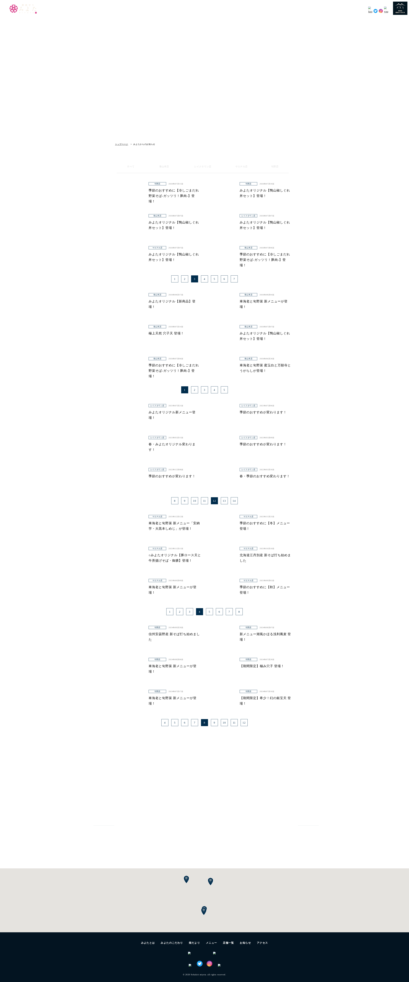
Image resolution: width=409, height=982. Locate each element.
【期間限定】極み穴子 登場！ (262, 666)
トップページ (121, 144)
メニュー (211, 942)
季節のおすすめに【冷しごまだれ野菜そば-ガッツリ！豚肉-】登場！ (174, 196)
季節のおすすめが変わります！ (263, 412)
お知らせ (343, 10)
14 (234, 500)
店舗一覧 (228, 942)
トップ (242, 10)
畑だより (299, 10)
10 (194, 500)
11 (204, 500)
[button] (204, 911)
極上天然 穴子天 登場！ (166, 333)
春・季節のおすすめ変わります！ (265, 476)
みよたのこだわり (278, 10)
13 (224, 500)
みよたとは (257, 10)
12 (214, 500)
